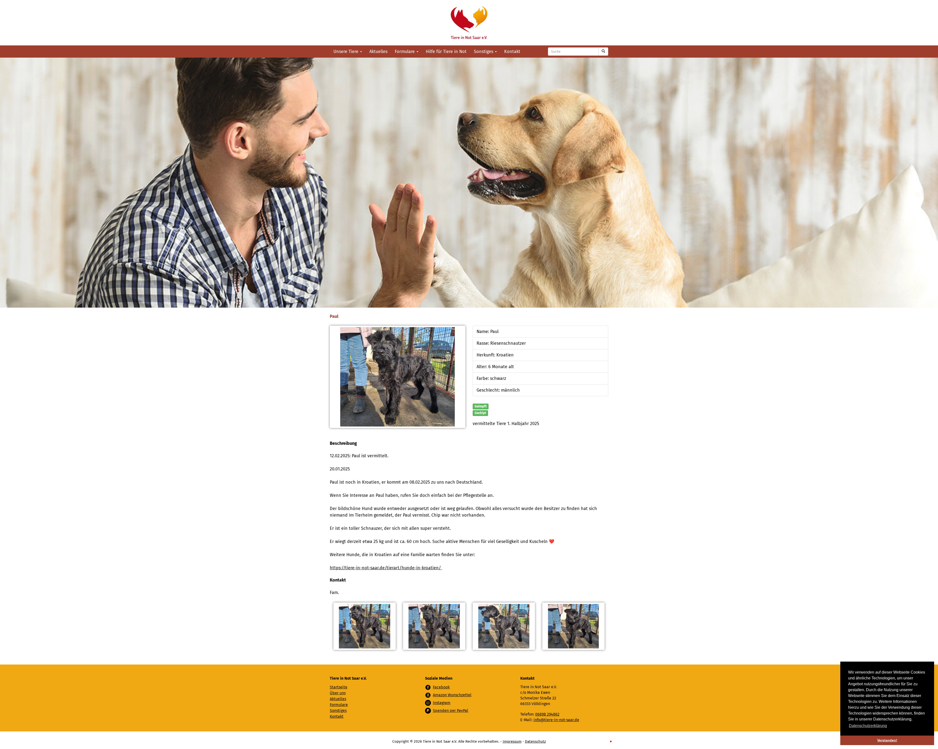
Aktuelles (378, 51)
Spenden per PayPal (450, 710)
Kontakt (512, 51)
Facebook (441, 687)
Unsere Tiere (346, 51)
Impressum (512, 741)
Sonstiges (484, 51)
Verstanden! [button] (887, 740)
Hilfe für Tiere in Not (446, 51)
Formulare (405, 51)
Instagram (441, 702)
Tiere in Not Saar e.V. (469, 22)
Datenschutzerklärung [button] (868, 726)
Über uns (338, 693)
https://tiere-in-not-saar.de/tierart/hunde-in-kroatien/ (386, 568)
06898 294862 (547, 714)
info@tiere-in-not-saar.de (556, 720)
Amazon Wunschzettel (452, 695)
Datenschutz (535, 741)
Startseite (338, 687)
